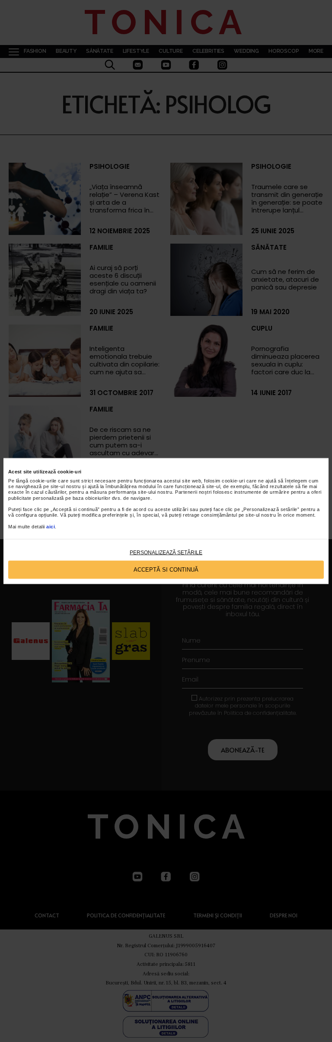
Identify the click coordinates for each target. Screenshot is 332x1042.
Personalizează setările (166, 552)
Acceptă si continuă (166, 569)
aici (50, 526)
